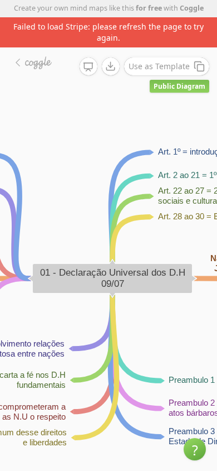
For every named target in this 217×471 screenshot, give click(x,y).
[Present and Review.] (88, 67)
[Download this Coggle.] (111, 66)
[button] (195, 449)
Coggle (192, 8)
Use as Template (159, 66)
